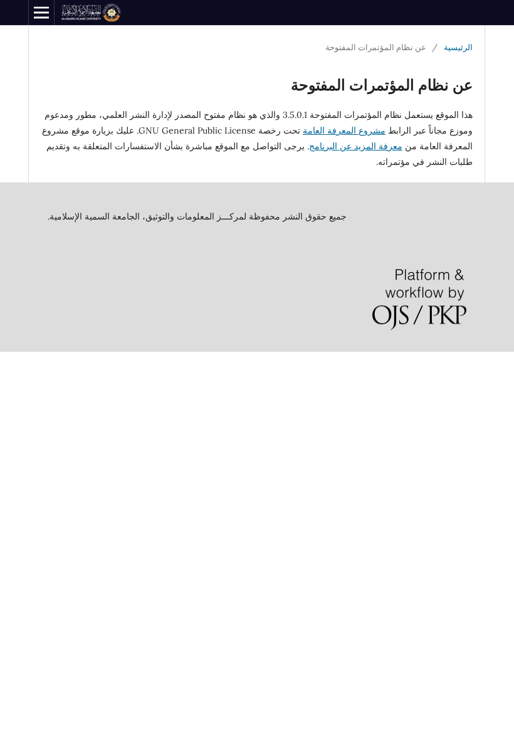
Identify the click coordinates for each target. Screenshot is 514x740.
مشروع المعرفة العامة (344, 130)
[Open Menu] (41, 12)
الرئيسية (458, 47)
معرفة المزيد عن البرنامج (355, 146)
